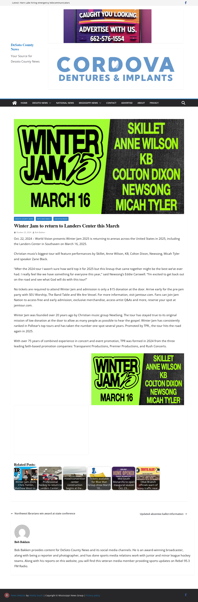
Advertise (127, 102)
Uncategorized (61, 219)
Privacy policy (93, 595)
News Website (18, 595)
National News (65, 102)
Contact (111, 102)
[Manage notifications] (6, 595)
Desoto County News (24, 219)
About (141, 102)
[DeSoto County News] (14, 103)
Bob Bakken (40, 232)
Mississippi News (88, 102)
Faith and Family (44, 219)
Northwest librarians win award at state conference (45, 513)
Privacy (154, 102)
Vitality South (36, 595)
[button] (49, 103)
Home (24, 102)
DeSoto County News (22, 47)
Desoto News (40, 102)
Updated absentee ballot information (161, 514)
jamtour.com (144, 295)
